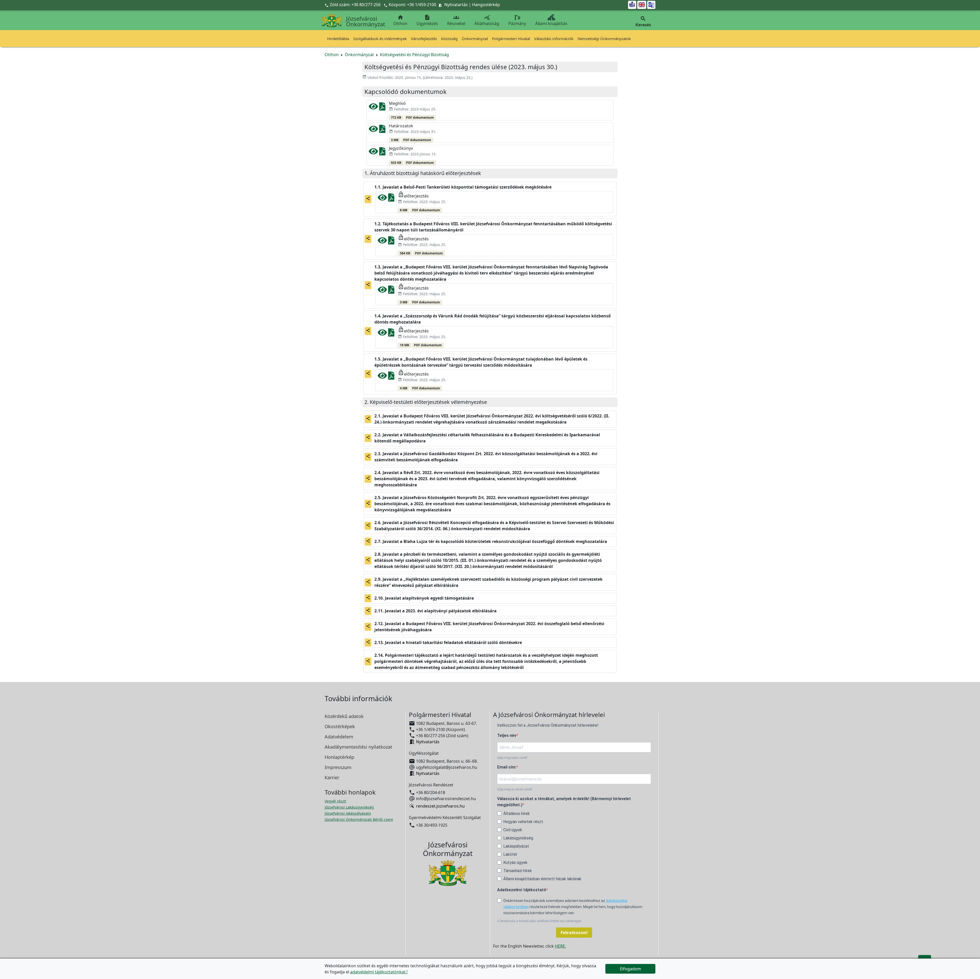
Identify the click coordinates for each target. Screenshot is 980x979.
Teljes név (506, 735)
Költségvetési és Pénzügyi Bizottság (414, 54)
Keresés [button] (643, 22)
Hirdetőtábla (338, 38)
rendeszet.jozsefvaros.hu (440, 806)
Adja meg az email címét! (514, 789)
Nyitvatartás (456, 4)
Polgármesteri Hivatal (511, 38)
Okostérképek (340, 726)
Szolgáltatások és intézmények (380, 38)
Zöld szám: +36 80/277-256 (353, 4)
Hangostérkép (486, 4)
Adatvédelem (339, 737)
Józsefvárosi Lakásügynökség (349, 807)
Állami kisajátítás (551, 23)
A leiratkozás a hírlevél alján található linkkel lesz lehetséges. (539, 921)
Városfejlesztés (424, 38)
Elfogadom (630, 969)
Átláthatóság (486, 20)
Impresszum (338, 767)
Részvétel (456, 20)
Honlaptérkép (339, 757)
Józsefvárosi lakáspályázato (348, 813)
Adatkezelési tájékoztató (521, 889)
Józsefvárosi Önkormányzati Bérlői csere (359, 819)
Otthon (400, 20)
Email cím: (506, 767)
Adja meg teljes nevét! (512, 758)
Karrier (332, 777)
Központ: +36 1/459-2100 (412, 4)
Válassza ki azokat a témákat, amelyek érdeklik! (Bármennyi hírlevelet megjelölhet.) (564, 801)
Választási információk (553, 38)
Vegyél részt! (335, 801)
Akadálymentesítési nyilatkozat (358, 747)
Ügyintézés (427, 20)
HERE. (560, 946)
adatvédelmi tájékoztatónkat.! (379, 972)
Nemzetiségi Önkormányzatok (604, 38)
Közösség (449, 38)
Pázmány (517, 23)
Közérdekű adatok (344, 716)
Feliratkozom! (574, 932)
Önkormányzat (475, 38)
